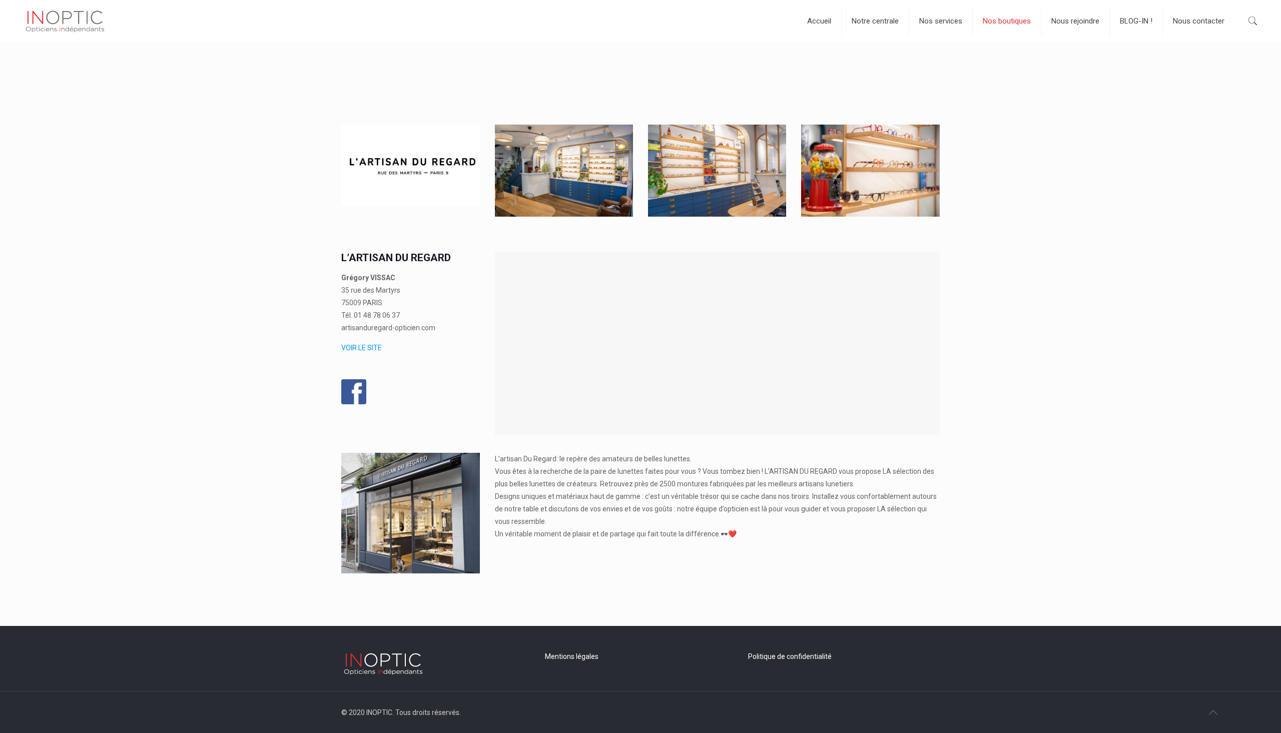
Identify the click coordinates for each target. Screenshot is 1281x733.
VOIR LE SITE (361, 348)
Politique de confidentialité (790, 656)
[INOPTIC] (65, 21)
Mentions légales (571, 656)
